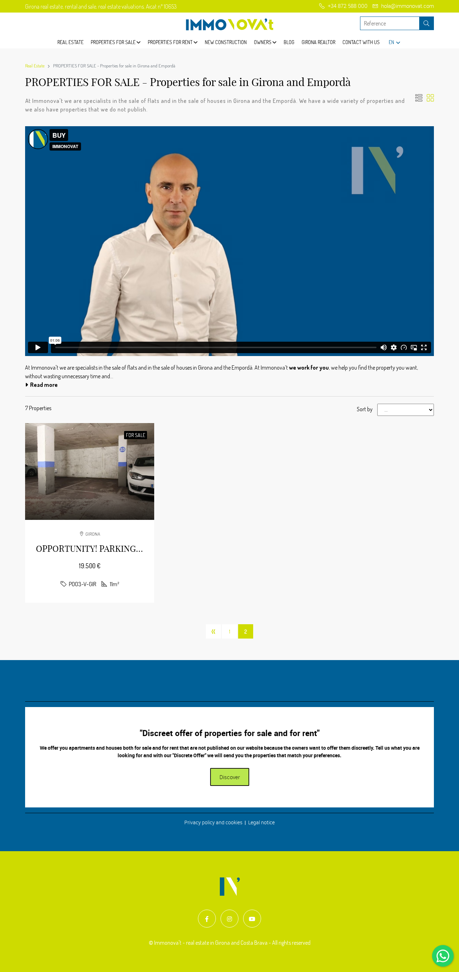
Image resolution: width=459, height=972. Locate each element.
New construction (226, 42)
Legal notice (261, 822)
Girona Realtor (318, 42)
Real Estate (70, 42)
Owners (263, 42)
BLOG (289, 42)
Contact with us (361, 42)
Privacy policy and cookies (213, 822)
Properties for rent (171, 42)
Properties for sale (114, 42)
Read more (43, 384)
